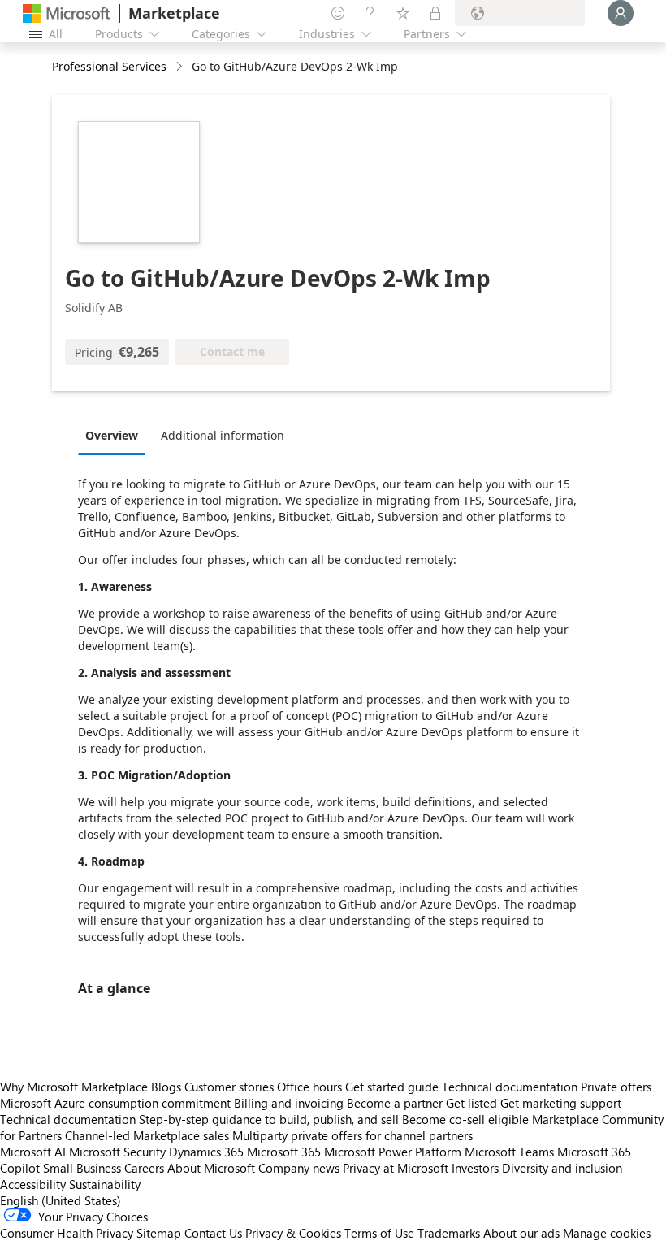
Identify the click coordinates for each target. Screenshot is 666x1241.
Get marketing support (560, 1103)
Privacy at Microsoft (395, 1168)
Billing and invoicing (289, 1103)
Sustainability (105, 1184)
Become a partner (395, 1103)
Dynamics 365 (206, 1151)
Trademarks (448, 1233)
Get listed (471, 1103)
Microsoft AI (33, 1151)
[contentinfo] (181, 67)
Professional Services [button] (109, 66)
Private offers (616, 1086)
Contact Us (213, 1233)
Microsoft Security (117, 1151)
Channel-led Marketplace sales (147, 1135)
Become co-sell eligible (465, 1119)
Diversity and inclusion (562, 1168)
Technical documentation (509, 1086)
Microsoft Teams (509, 1151)
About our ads (521, 1233)
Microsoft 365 (284, 1151)
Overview (111, 435)
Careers (144, 1168)
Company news (298, 1168)
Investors (475, 1168)
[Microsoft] (66, 13)
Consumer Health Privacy (66, 1233)
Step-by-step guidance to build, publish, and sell (269, 1119)
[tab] (116, 435)
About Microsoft (211, 1168)
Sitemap (158, 1233)
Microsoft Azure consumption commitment (117, 1103)
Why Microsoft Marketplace (74, 1086)
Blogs (166, 1086)
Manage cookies (607, 1233)
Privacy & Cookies (293, 1233)
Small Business (82, 1168)
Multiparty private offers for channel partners (352, 1135)
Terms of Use (379, 1233)
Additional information (222, 435)
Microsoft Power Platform (392, 1151)
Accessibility (33, 1184)
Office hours (309, 1086)
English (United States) (60, 1200)
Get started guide (392, 1086)
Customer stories (229, 1086)
